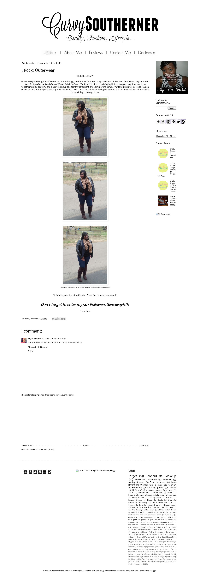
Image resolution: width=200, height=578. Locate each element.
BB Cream (150, 525)
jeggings (151, 495)
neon (159, 507)
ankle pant (170, 539)
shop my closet (160, 562)
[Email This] (53, 318)
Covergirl (139, 510)
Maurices (163, 535)
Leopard (151, 476)
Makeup (170, 476)
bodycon (150, 490)
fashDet (118, 82)
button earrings (170, 542)
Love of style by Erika (68, 84)
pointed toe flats (139, 559)
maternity (167, 554)
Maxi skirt (158, 493)
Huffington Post (146, 532)
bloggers (131, 542)
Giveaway (143, 503)
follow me (131, 552)
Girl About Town (170, 530)
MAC (140, 490)
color (170, 503)
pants (164, 522)
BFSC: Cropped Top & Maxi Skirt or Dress (173, 186)
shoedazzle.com (147, 562)
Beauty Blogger (135, 500)
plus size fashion (167, 485)
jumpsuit (153, 520)
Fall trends (150, 510)
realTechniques (165, 559)
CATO (130, 510)
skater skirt (172, 562)
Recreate (140, 537)
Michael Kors (146, 485)
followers (141, 552)
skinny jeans (155, 498)
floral (171, 517)
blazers (131, 495)
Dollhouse (159, 527)
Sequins (137, 539)
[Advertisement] (85, 420)
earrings (141, 549)
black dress (157, 503)
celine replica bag (146, 544)
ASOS (130, 493)
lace (162, 520)
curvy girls (169, 515)
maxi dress (147, 507)
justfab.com (170, 505)
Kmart (163, 482)
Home (85, 446)
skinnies (169, 507)
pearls (168, 557)
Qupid (132, 537)
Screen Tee (170, 537)
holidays (131, 554)
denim (141, 495)
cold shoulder (141, 515)
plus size (172, 495)
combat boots (155, 515)
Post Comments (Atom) (43, 450)
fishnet (166, 549)
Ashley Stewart (136, 482)
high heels (156, 552)
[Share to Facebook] (61, 318)
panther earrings (158, 557)
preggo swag (152, 559)
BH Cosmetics (160, 525)
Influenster (159, 532)
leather (170, 520)
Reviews (167, 480)
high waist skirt (168, 552)
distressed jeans (147, 517)
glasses (144, 520)
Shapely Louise (148, 539)
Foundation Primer (156, 530)
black (169, 493)
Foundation (143, 493)
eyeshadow (150, 549)
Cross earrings (140, 527)
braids (152, 542)
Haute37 (134, 532)
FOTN (137, 530)
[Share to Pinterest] (64, 318)
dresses (131, 505)
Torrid (149, 488)
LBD (159, 510)
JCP (132, 490)
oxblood (146, 557)
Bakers (169, 498)
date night (132, 549)
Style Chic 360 (38, 84)
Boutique (171, 525)
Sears (130, 539)
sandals (169, 490)
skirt (144, 564)
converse (151, 547)
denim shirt (132, 517)
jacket (139, 554)
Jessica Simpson (134, 535)
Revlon (134, 512)
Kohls (144, 535)
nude (157, 522)
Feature (144, 530)
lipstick (135, 507)
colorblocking (141, 547)
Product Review (170, 510)
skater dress (139, 525)
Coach (130, 527)
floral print (132, 520)
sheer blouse (138, 498)
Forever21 (137, 488)
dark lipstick (169, 547)
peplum (161, 495)
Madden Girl (153, 535)
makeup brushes (145, 522)
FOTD (138, 480)
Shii (149, 512)
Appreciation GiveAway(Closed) (173, 200)
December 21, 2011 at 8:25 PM (54, 339)
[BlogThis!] (56, 318)
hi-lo (141, 505)
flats (172, 549)
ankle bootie (160, 539)
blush (139, 542)
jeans (149, 505)
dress (159, 490)
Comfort (172, 488)
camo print (134, 544)
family (159, 549)
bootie (145, 542)
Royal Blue (161, 537)
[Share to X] (58, 318)
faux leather (161, 517)
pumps (160, 488)
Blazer (150, 500)
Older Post (144, 446)
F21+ (152, 482)
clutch (156, 544)
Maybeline (172, 535)
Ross (142, 512)
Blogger (153, 571)
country (160, 547)
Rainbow (152, 480)
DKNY (151, 527)
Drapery (168, 527)
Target (132, 476)
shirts (137, 562)
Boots (160, 500)
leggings (131, 522)
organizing (138, 557)
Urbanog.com (159, 512)
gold (148, 552)
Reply (30, 351)
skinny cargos (135, 564)
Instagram (170, 532)
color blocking (166, 544)
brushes (160, 542)
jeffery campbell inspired (152, 554)
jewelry (159, 505)
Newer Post (27, 446)
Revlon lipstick (150, 537)
